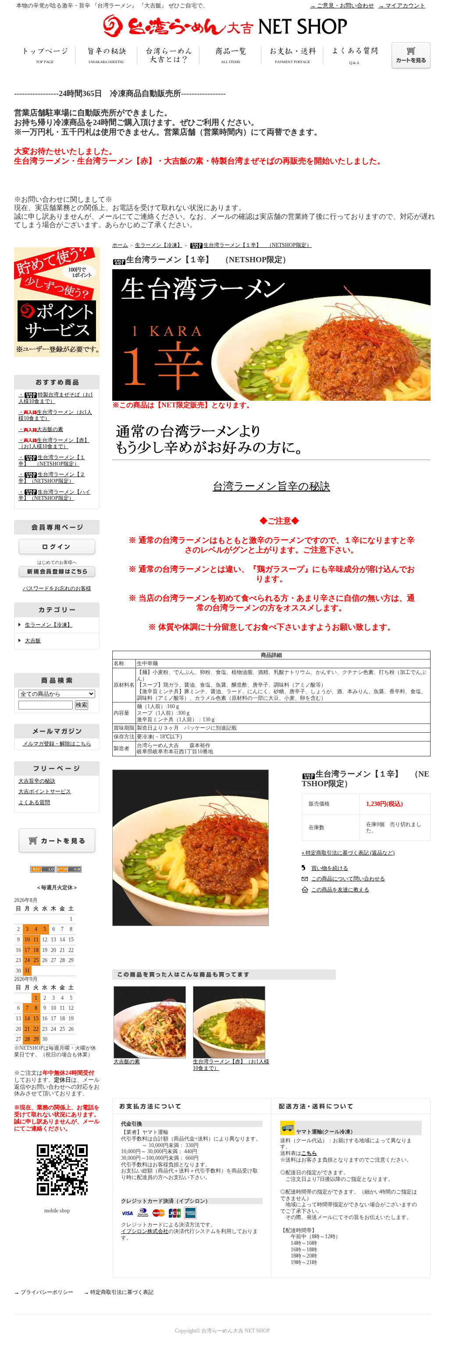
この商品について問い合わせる (348, 879)
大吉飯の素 (127, 1061)
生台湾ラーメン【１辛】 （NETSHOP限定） (257, 245)
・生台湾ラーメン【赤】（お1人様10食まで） (53, 443)
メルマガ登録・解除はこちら (57, 744)
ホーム (120, 245)
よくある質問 (34, 802)
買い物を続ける (329, 868)
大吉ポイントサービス (44, 791)
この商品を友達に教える (340, 890)
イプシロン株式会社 (144, 1231)
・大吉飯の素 (40, 429)
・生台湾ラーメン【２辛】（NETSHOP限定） (51, 477)
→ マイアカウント (401, 5)
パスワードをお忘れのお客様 (57, 588)
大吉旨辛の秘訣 (36, 781)
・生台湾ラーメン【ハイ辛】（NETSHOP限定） (54, 495)
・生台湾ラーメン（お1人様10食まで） (55, 415)
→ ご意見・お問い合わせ (342, 5)
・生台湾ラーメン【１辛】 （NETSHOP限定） (51, 460)
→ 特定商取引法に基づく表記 (118, 1292)
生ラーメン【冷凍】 (48, 625)
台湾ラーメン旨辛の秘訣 (271, 486)
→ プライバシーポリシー (43, 1292)
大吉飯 (33, 641)
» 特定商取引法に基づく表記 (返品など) (348, 853)
